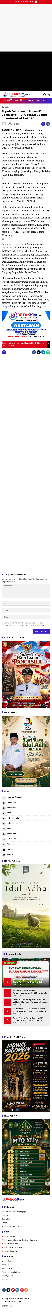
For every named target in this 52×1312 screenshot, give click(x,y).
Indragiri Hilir (12, 823)
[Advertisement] (26, 464)
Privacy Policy (7, 1276)
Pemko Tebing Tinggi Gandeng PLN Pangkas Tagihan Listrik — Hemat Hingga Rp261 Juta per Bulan (28, 1019)
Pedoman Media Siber (11, 1272)
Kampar (10, 854)
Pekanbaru (11, 802)
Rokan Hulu (12, 839)
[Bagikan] (48, 124)
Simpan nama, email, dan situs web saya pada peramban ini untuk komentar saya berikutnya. (25, 624)
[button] (44, 94)
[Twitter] (39, 352)
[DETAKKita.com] (21, 94)
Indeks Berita (7, 1261)
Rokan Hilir (11, 834)
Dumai (10, 849)
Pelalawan (11, 808)
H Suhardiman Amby (13, 1247)
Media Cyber (7, 1268)
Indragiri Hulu (13, 818)
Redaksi (5, 1279)
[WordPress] (17, 1290)
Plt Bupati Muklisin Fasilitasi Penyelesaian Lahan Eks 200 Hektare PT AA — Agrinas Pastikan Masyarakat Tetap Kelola (30, 992)
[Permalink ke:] (4, 124)
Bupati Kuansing (11, 1244)
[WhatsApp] (48, 352)
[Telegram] (43, 352)
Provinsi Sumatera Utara (12, 1226)
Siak (9, 813)
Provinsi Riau (7, 1215)
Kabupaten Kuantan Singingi (14, 1211)
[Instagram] (22, 1290)
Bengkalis (11, 828)
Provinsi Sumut (10, 1251)
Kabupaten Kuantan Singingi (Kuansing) (21, 1240)
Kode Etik (5, 1264)
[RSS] (26, 1290)
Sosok (4, 1223)
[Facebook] (34, 352)
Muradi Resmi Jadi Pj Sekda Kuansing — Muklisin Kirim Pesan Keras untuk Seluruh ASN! (30, 1001)
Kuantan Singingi (14, 797)
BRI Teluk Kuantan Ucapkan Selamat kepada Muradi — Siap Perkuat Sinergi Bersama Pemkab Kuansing (29, 1010)
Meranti (10, 844)
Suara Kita (6, 1219)
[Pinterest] (13, 1290)
